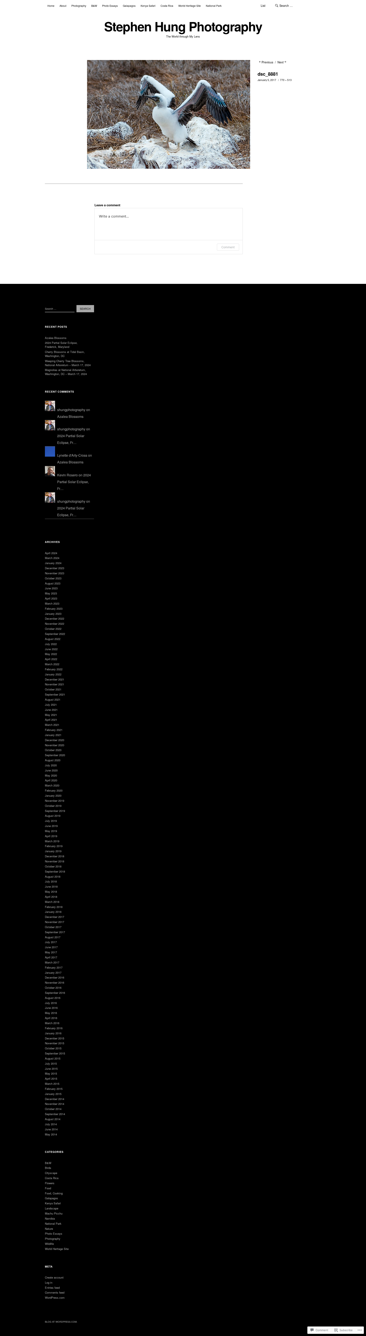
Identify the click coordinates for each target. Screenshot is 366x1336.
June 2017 (51, 947)
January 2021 (53, 735)
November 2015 (54, 1043)
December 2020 (54, 740)
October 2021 (53, 689)
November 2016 (54, 982)
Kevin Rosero (67, 475)
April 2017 (51, 957)
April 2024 (51, 553)
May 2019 (51, 831)
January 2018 (53, 912)
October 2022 (53, 629)
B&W (94, 5)
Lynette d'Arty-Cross (72, 455)
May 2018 (51, 892)
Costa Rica (167, 5)
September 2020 (55, 755)
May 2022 (51, 654)
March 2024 (52, 558)
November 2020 (54, 745)
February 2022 (53, 669)
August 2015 (52, 1058)
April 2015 (51, 1079)
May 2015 (51, 1073)
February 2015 (53, 1089)
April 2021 (51, 720)
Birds (48, 1168)
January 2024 (53, 563)
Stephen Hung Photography (183, 26)
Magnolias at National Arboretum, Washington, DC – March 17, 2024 (66, 372)
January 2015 (53, 1094)
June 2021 (51, 710)
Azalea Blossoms (56, 338)
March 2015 (52, 1084)
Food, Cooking (54, 1193)
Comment (228, 247)
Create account (54, 1277)
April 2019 (51, 836)
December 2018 (54, 856)
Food (48, 1188)
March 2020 (52, 785)
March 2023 (52, 603)
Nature (49, 1229)
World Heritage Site (189, 5)
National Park (214, 5)
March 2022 (52, 664)
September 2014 (55, 1114)
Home (50, 5)
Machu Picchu (53, 1213)
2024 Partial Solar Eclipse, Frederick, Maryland (61, 345)
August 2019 (52, 816)
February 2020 (53, 790)
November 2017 (54, 922)
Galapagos (129, 5)
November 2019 (54, 801)
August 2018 (52, 876)
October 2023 (53, 578)
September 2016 (55, 993)
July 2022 (51, 644)
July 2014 (51, 1124)
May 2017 (51, 952)
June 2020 (51, 770)
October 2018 (53, 866)
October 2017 (53, 927)
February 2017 (53, 967)
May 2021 (51, 715)
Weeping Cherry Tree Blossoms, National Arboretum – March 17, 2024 (68, 363)
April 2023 (51, 598)
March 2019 (52, 841)
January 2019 (53, 851)
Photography (78, 5)
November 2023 (54, 573)
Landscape (51, 1208)
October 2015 (53, 1048)
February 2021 (53, 730)
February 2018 (53, 907)
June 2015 (51, 1069)
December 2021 (54, 679)
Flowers (49, 1183)
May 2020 (51, 775)
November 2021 (54, 684)
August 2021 (52, 699)
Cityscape (51, 1173)
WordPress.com (55, 1298)
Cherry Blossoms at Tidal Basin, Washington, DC (65, 354)
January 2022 (53, 674)
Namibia (50, 1218)
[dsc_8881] (168, 167)
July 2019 (51, 821)
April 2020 (51, 780)
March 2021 (52, 725)
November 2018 (54, 861)
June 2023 (51, 588)
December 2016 (54, 977)
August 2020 (52, 760)
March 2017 (52, 962)
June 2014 (51, 1129)
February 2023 (53, 609)
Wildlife (49, 1244)
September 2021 (55, 694)
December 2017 (54, 917)
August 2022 (52, 639)
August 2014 (52, 1119)
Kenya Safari (148, 5)
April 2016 (51, 1018)
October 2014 (53, 1109)
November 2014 (54, 1104)
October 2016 (53, 988)
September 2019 (55, 811)
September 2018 (55, 871)
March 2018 (52, 902)
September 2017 (55, 932)
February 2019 (53, 846)
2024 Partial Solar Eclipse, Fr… (74, 482)
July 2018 (51, 881)
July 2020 (51, 765)
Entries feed (52, 1288)
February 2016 (53, 1028)
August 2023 (52, 583)
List (263, 5)
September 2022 (55, 634)
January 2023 (53, 614)
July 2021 (51, 705)
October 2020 (53, 750)
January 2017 (53, 973)
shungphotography (71, 409)
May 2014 (51, 1134)
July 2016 (51, 1003)
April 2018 (51, 897)
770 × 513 (286, 80)
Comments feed (54, 1292)
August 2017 (52, 937)
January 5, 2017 (267, 80)
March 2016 (52, 1023)
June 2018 (51, 886)
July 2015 (51, 1063)
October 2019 (53, 806)
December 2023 (54, 568)
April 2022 (51, 659)
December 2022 (54, 618)
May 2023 (51, 593)
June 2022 (51, 649)
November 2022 (54, 624)
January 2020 (53, 796)
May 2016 (51, 1013)
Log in (48, 1282)
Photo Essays (110, 5)
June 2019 (51, 826)
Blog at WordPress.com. (61, 1321)
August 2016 (52, 998)
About (63, 5)
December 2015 (54, 1038)
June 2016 (51, 1008)
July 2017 (51, 942)
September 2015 (55, 1053)
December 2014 (54, 1099)
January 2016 (53, 1033)
